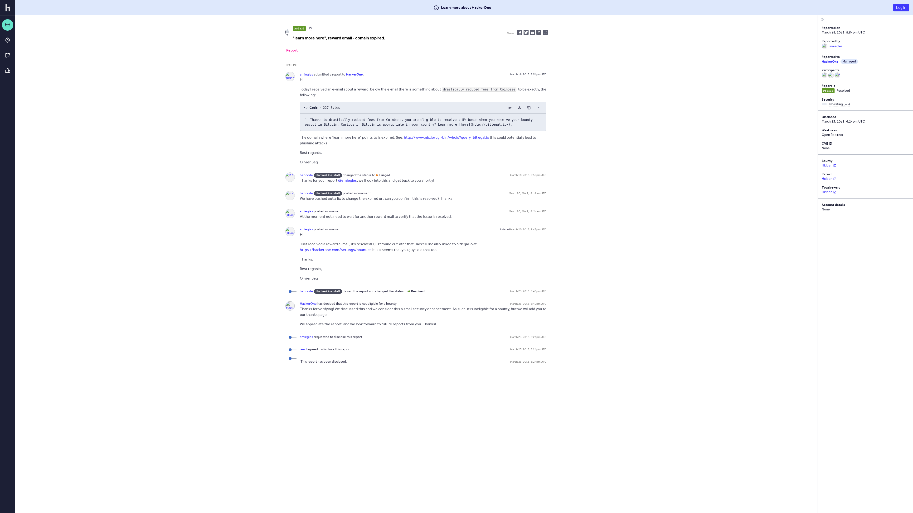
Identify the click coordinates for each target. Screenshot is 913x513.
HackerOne (308, 304)
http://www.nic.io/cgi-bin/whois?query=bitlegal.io (446, 137)
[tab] (292, 51)
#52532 (299, 28)
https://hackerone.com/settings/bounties (336, 249)
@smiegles (347, 180)
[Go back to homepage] (7, 7)
